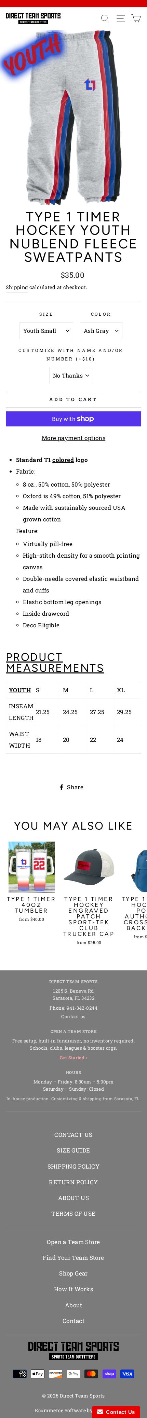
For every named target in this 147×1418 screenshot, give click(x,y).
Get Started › (74, 1057)
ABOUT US (73, 1198)
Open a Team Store (73, 1242)
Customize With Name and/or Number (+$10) (70, 354)
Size (46, 314)
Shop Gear (73, 1273)
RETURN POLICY (73, 1182)
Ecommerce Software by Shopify (73, 1410)
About (73, 1305)
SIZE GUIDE (73, 1150)
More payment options (74, 438)
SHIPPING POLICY (73, 1166)
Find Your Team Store (73, 1258)
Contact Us (119, 1412)
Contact (73, 1321)
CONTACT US (73, 1135)
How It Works (73, 1289)
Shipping (17, 287)
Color (101, 314)
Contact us (73, 1016)
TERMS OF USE (73, 1213)
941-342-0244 (82, 1008)
